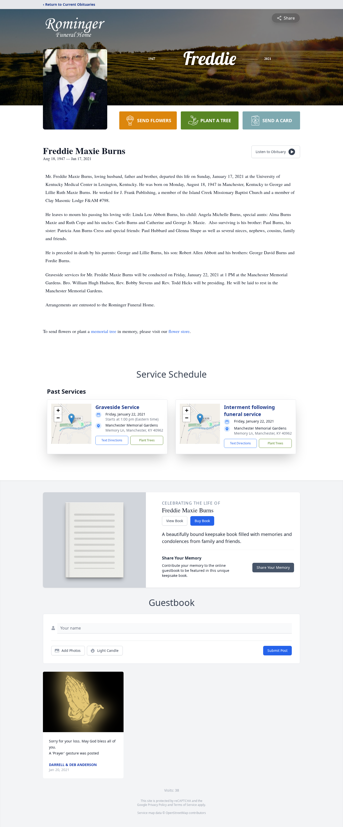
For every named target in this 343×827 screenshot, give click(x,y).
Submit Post (277, 650)
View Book (174, 520)
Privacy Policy (157, 805)
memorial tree (103, 331)
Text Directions (111, 440)
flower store (179, 331)
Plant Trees (147, 440)
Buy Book (202, 520)
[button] (71, 419)
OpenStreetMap (177, 813)
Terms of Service (185, 805)
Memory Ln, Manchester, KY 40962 (134, 430)
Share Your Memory (273, 567)
